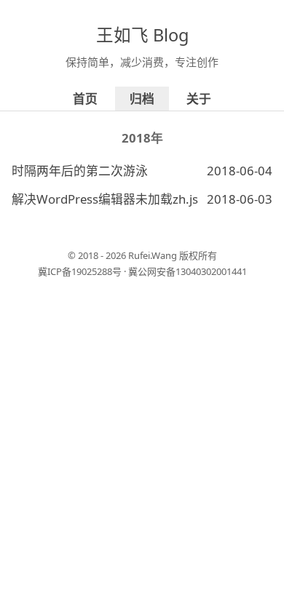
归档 (142, 98)
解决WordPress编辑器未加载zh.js (105, 199)
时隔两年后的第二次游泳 (80, 170)
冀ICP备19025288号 (80, 271)
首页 (85, 98)
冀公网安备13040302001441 (187, 271)
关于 (198, 98)
